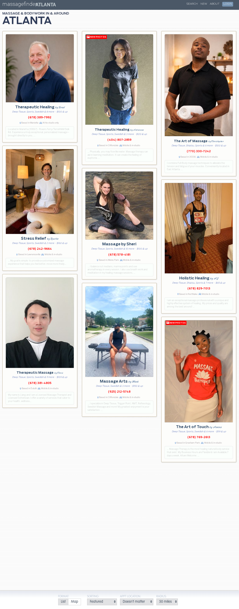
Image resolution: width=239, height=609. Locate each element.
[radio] (63, 601)
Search (192, 4)
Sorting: (93, 596)
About (214, 4)
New (203, 4)
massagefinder (19, 5)
